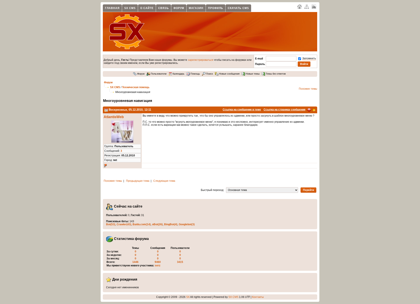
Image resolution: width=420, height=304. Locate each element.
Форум (178, 8)
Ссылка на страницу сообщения (284, 109)
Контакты (258, 297)
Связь (163, 8)
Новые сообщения (229, 73)
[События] (106, 109)
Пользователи (158, 73)
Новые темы (252, 73)
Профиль (215, 8)
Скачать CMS (238, 8)
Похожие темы (308, 88)
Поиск (209, 73)
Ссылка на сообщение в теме (242, 109)
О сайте (147, 8)
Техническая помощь (135, 87)
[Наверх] (314, 109)
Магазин (196, 8)
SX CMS (130, 8)
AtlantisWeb (114, 117)
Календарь (178, 73)
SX (188, 297)
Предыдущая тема (137, 180)
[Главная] (299, 6)
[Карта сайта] (306, 6)
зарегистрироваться (200, 59)
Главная (112, 8)
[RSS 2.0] (314, 6)
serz (157, 265)
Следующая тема (164, 180)
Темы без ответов (275, 73)
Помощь (195, 73)
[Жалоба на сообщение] (309, 109)
